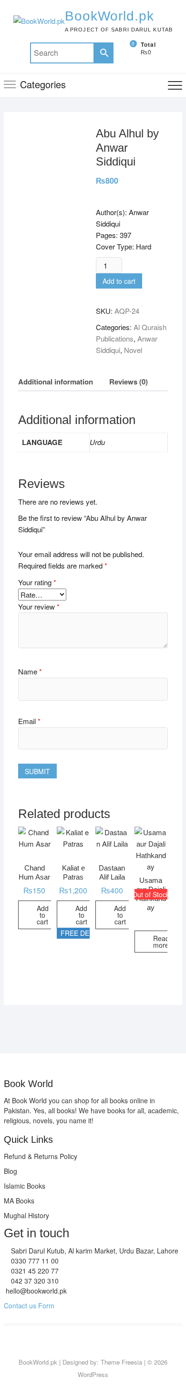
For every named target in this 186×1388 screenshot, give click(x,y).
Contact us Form (29, 1305)
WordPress (93, 1374)
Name (30, 671)
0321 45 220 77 (34, 1270)
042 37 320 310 (34, 1280)
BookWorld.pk (109, 16)
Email (29, 721)
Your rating (37, 582)
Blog (10, 1171)
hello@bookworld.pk (35, 1290)
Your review (39, 606)
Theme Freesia (121, 1362)
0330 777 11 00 (34, 1260)
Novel (133, 350)
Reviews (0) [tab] (128, 381)
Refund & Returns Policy (40, 1156)
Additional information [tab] (55, 381)
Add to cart (119, 281)
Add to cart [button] (43, 914)
